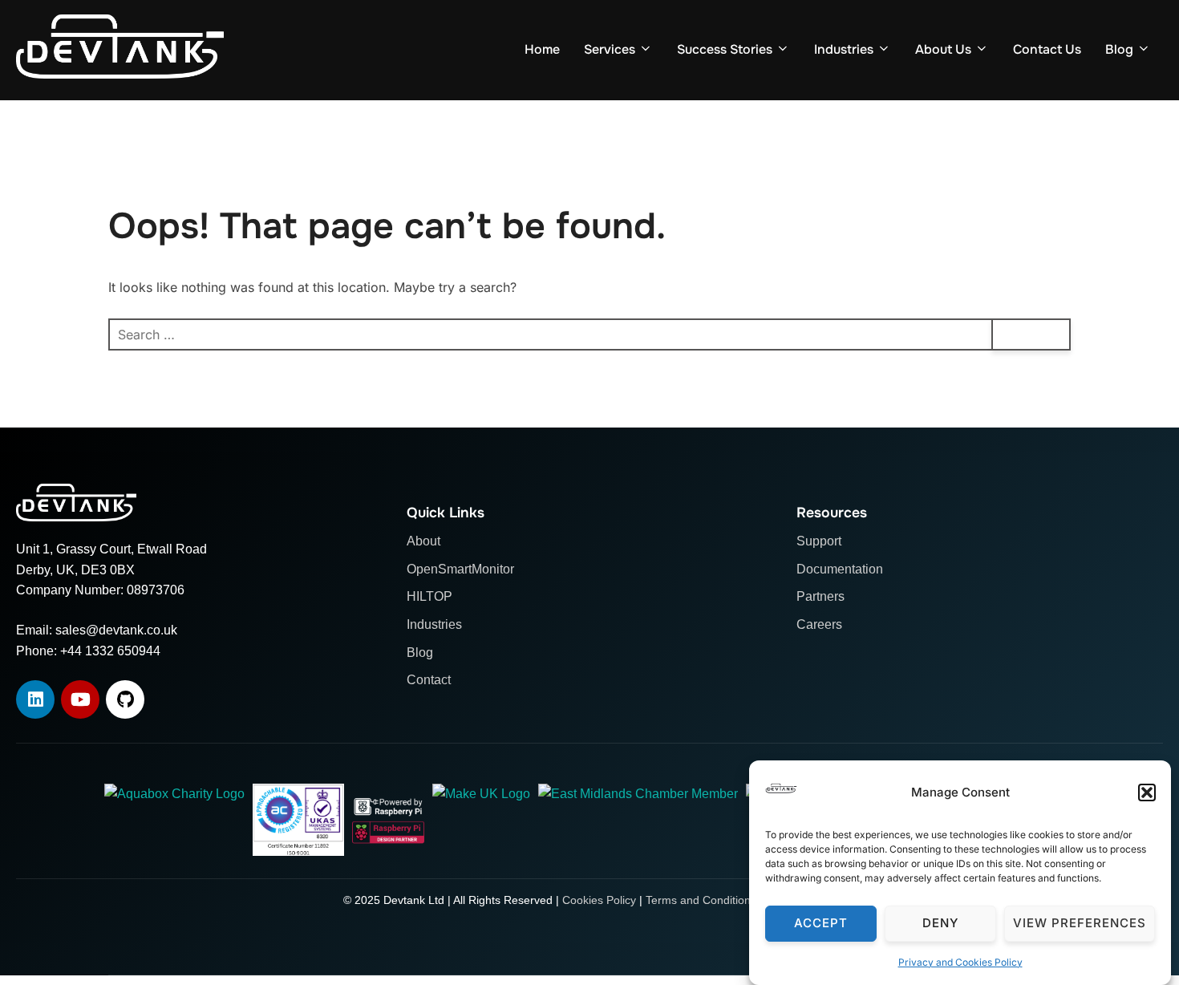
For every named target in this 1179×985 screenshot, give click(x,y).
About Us (943, 49)
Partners (820, 596)
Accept (821, 923)
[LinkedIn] (35, 699)
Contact (429, 680)
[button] (1147, 792)
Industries (843, 49)
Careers (819, 624)
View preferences (1079, 923)
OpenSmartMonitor (460, 569)
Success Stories (724, 49)
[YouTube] (80, 699)
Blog (1119, 49)
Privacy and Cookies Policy (960, 962)
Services (609, 49)
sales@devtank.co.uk (116, 630)
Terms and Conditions (701, 900)
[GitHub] (125, 699)
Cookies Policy (599, 900)
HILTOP (429, 596)
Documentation (839, 569)
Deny (940, 923)
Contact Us (1047, 49)
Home (542, 49)
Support (818, 541)
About (423, 541)
